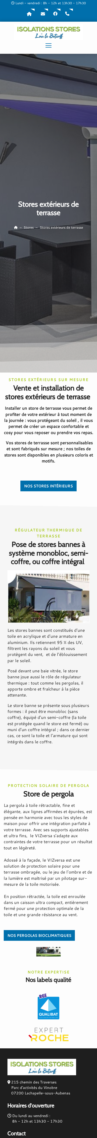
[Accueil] (15, 227)
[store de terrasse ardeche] (48, 951)
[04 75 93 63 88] (67, 14)
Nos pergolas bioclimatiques (39, 935)
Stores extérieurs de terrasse (61, 227)
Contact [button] (42, 14)
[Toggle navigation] (48, 46)
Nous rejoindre (55, 14)
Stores (29, 227)
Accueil (29, 14)
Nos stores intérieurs (48, 486)
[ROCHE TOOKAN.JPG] (48, 596)
